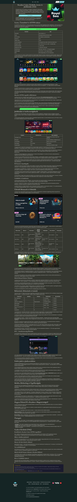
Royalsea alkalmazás (49, 390)
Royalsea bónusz (36, 288)
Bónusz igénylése (30, 15)
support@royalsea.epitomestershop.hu (34, 496)
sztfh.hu (44, 493)
